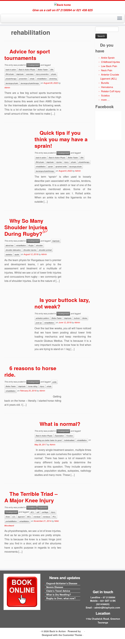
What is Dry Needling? (58, 594)
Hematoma (107, 87)
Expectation (59, 435)
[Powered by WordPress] (82, 631)
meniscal (37, 516)
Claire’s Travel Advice (58, 590)
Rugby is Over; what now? (61, 598)
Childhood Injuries (110, 61)
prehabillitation (11, 521)
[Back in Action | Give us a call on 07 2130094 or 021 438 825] (62, 4)
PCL (54, 516)
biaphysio (20, 74)
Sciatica (105, 95)
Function (69, 435)
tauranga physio (12, 83)
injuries (59, 162)
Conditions (32, 507)
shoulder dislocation (13, 250)
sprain (50, 166)
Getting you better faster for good (49, 440)
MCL (29, 516)
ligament (21, 516)
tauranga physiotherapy (30, 83)
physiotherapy (11, 78)
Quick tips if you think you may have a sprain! (61, 139)
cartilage (45, 512)
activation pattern (42, 318)
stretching (53, 78)
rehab (32, 78)
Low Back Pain (109, 66)
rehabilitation (42, 78)
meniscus (46, 516)
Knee (8, 516)
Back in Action (57, 631)
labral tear (10, 245)
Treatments (42, 507)
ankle (54, 382)
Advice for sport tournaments (27, 55)
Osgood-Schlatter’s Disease (61, 583)
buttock (77, 318)
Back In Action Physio (27, 69)
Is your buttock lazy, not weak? (62, 303)
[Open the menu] (119, 18)
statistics (9, 254)
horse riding (32, 386)
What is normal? (60, 423)
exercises (29, 74)
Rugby (31, 245)
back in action (11, 69)
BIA (51, 69)
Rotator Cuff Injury (110, 91)
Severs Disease (54, 587)
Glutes (84, 318)
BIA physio (10, 74)
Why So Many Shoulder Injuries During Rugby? (25, 227)
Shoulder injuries (29, 250)
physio (53, 74)
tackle (17, 254)
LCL (13, 516)
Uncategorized (33, 65)
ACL (32, 512)
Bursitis (105, 82)
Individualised (69, 440)
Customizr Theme (72, 635)
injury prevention (42, 74)
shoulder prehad (45, 250)
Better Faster (43, 69)
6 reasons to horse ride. (30, 371)
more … (105, 99)
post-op (39, 322)
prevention (23, 78)
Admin (7, 87)
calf (38, 512)
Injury (66, 162)
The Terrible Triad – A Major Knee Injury (31, 497)
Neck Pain (106, 70)
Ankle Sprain (108, 57)
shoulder (39, 245)
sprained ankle (61, 166)
